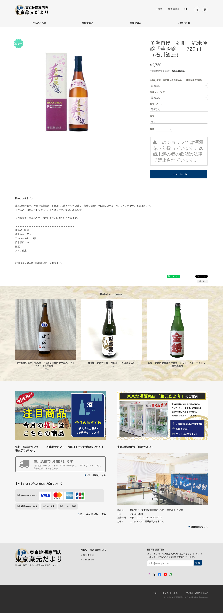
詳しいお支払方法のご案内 (93, 514)
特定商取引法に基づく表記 (197, 593)
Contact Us (88, 559)
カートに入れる (178, 174)
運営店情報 (174, 9)
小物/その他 (184, 23)
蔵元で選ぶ (135, 23)
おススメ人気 (39, 23)
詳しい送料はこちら (96, 475)
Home (159, 9)
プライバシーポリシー (172, 593)
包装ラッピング (157, 92)
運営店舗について (199, 526)
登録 (197, 562)
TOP (155, 593)
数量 (152, 129)
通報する (202, 281)
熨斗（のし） (156, 104)
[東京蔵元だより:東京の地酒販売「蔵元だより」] (162, 479)
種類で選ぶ (87, 23)
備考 (152, 115)
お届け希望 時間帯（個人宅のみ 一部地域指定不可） (176, 80)
